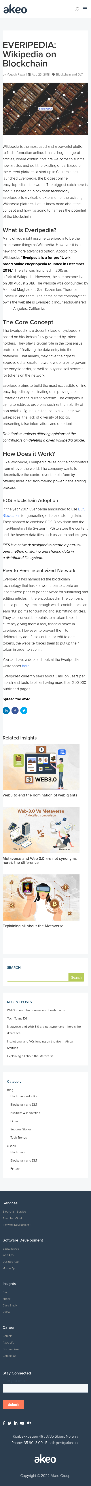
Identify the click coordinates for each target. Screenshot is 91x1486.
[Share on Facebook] (15, 710)
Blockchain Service (14, 1211)
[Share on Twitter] (23, 710)
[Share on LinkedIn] (6, 710)
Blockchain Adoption (24, 1096)
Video (6, 1312)
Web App (8, 1255)
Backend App (11, 1249)
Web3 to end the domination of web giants (40, 795)
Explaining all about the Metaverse (33, 925)
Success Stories (20, 1129)
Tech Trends (18, 1137)
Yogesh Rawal (16, 74)
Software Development (16, 1225)
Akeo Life (8, 1342)
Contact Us (9, 1356)
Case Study (10, 1305)
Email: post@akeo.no (62, 1443)
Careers (7, 1336)
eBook (11, 1146)
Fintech (15, 1121)
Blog (10, 1090)
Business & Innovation (25, 1113)
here (26, 666)
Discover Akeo (11, 1349)
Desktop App (11, 1262)
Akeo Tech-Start (12, 1218)
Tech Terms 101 (17, 1018)
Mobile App (9, 1268)
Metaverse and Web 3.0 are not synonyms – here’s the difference (41, 860)
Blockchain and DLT (69, 74)
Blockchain (17, 1152)
